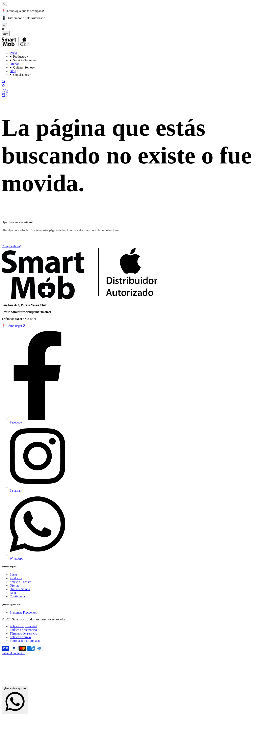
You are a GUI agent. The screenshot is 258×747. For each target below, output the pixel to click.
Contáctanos (17, 596)
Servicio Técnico (20, 582)
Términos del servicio (23, 633)
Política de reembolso (23, 630)
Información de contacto (25, 640)
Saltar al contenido (13, 653)
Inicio (13, 574)
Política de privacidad (23, 626)
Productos (16, 578)
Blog (13, 592)
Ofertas (14, 585)
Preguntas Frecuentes (23, 612)
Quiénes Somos (20, 589)
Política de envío (20, 637)
